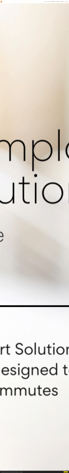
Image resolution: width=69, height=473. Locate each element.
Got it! (66, 471)
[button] (65, 1)
